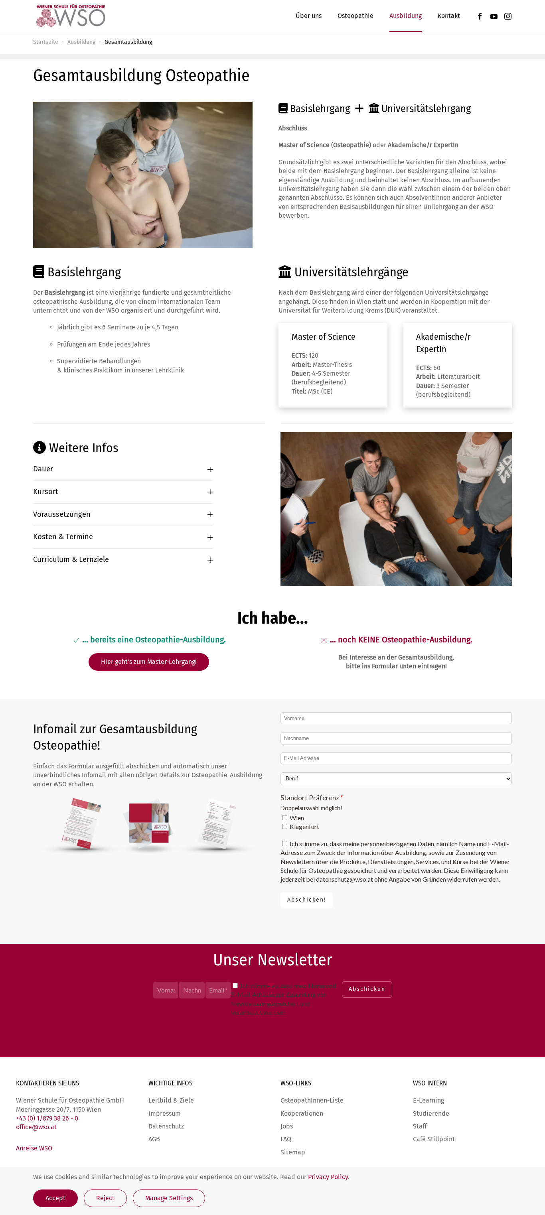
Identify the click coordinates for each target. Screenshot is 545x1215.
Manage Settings (169, 1198)
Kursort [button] (45, 491)
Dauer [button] (43, 469)
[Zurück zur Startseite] (70, 16)
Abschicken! (306, 899)
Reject (105, 1198)
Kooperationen (301, 1113)
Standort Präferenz (309, 798)
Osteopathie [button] (355, 16)
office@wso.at (36, 1127)
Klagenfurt (304, 826)
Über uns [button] (309, 16)
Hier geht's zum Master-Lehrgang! (149, 662)
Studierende (431, 1113)
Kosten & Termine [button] (63, 536)
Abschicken (367, 989)
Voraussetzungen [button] (62, 514)
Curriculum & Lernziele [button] (71, 559)
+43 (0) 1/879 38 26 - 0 (47, 1118)
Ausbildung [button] (405, 16)
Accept (55, 1198)
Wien (297, 817)
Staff (420, 1126)
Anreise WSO (34, 1148)
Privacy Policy (328, 1177)
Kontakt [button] (449, 16)
